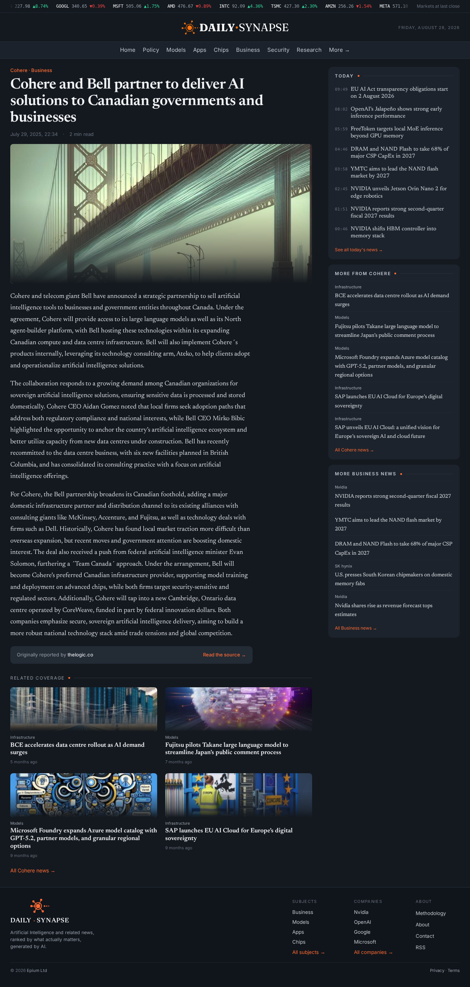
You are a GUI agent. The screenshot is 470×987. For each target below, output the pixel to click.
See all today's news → (359, 249)
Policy (151, 49)
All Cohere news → (32, 870)
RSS (421, 947)
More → (339, 49)
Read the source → (224, 655)
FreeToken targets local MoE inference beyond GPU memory (397, 132)
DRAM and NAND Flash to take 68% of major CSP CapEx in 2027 (400, 153)
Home (127, 49)
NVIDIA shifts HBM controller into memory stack (393, 232)
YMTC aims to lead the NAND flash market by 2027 (394, 172)
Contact (425, 936)
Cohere (19, 70)
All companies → (373, 952)
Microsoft (365, 942)
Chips (221, 49)
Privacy (437, 970)
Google (362, 932)
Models (176, 49)
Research (309, 49)
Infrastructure (22, 737)
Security (278, 49)
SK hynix (343, 566)
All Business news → (356, 628)
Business (248, 49)
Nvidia (341, 487)
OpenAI (362, 922)
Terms (454, 970)
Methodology (431, 913)
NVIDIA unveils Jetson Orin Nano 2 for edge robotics (399, 192)
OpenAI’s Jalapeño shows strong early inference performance (396, 113)
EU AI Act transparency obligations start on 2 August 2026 (399, 93)
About (422, 924)
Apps (199, 49)
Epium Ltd (37, 970)
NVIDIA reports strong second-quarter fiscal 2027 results (397, 212)
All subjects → (308, 952)
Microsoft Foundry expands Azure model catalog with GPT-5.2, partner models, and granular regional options (83, 838)
